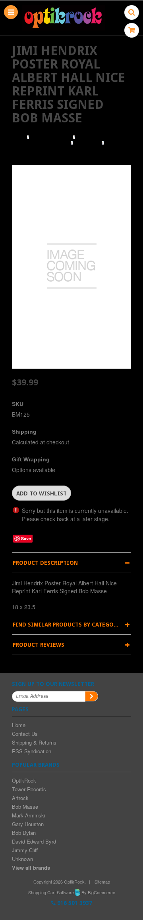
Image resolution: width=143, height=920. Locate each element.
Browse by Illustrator (40, 143)
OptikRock (24, 780)
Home (18, 137)
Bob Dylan (24, 832)
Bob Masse (87, 143)
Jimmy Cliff (25, 850)
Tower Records (29, 789)
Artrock (20, 798)
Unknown (22, 859)
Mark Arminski (28, 815)
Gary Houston (28, 824)
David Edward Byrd (34, 841)
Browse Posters (51, 137)
